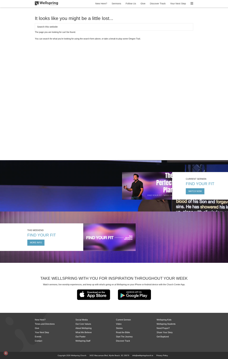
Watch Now (195, 191)
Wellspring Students (166, 324)
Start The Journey (124, 337)
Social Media (81, 320)
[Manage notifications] (6, 353)
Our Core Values (83, 324)
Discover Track (123, 341)
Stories (119, 328)
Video (119, 324)
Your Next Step (42, 332)
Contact (38, 341)
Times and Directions (45, 324)
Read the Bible (123, 332)
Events (38, 337)
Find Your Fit (200, 184)
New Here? (40, 320)
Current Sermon (123, 320)
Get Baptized (163, 337)
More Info (36, 242)
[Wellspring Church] (46, 3)
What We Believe (83, 332)
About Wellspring (83, 328)
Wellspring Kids (164, 320)
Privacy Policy (162, 355)
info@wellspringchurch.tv (142, 355)
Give (37, 328)
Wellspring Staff (82, 341)
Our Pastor (80, 337)
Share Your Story (165, 332)
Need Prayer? (163, 328)
